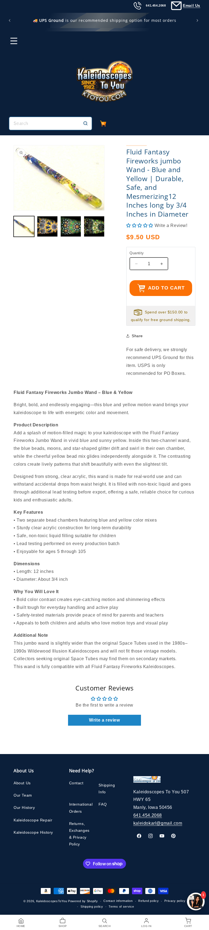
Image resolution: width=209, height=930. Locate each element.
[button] (10, 43)
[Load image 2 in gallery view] (47, 226)
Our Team (23, 795)
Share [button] (137, 336)
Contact (76, 783)
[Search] (85, 123)
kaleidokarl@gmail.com (157, 823)
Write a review (104, 720)
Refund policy (148, 900)
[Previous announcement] (11, 20)
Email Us (191, 5)
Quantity (137, 253)
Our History (24, 807)
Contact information (118, 900)
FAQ (103, 804)
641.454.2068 (147, 815)
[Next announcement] (198, 20)
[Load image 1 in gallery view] (24, 226)
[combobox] (50, 123)
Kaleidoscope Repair (33, 820)
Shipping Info (107, 788)
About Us (22, 783)
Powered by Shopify (83, 901)
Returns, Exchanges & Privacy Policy (79, 834)
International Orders (81, 807)
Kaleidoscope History (33, 832)
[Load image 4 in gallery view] (94, 226)
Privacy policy (175, 900)
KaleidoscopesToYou (51, 901)
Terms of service (121, 906)
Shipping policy (92, 906)
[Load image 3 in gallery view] (70, 226)
